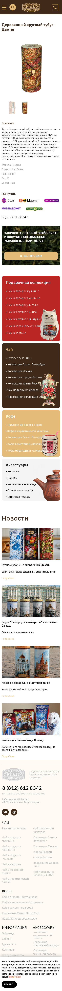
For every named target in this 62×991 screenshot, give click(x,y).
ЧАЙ (5, 822)
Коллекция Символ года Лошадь (23, 740)
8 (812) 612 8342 (15, 217)
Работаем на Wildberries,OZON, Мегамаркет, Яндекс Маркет (21, 801)
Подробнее (8, 578)
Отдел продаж (31, 256)
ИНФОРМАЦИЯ (14, 927)
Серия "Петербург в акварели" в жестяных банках (30, 623)
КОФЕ (7, 891)
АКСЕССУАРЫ (44, 927)
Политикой (15, 977)
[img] (4, 7)
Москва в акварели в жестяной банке (26, 682)
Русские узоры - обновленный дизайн (26, 565)
